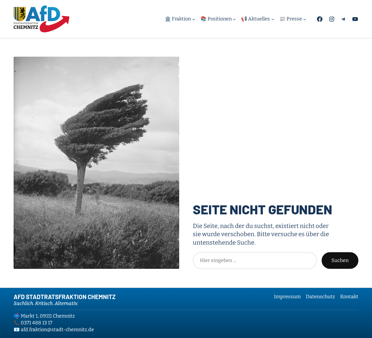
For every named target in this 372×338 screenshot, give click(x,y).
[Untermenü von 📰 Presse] (304, 18)
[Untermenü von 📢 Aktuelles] (272, 18)
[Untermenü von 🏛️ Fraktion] (193, 18)
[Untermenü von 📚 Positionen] (234, 18)
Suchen (340, 260)
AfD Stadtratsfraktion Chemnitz (64, 296)
